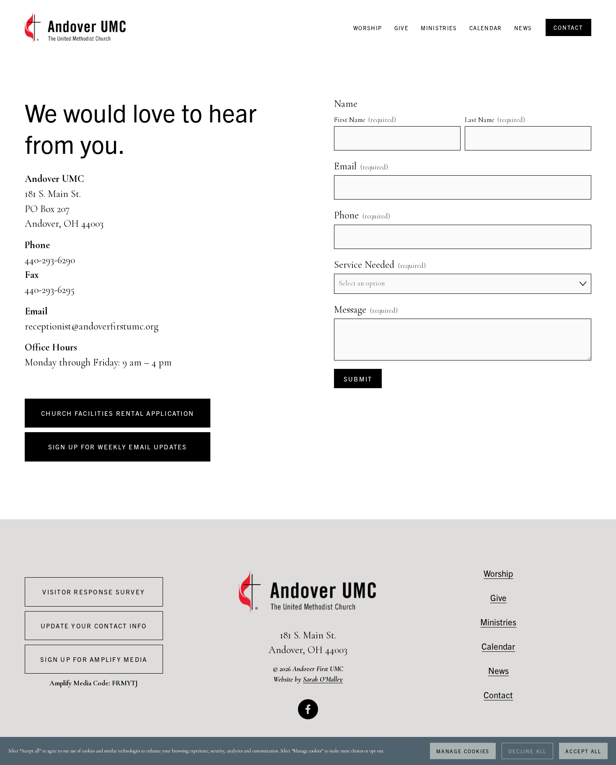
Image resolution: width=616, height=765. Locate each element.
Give (401, 27)
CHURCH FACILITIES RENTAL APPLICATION (117, 413)
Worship (367, 27)
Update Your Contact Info (94, 626)
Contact (498, 694)
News (523, 27)
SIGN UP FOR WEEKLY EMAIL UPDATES (117, 447)
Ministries (439, 27)
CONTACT (568, 27)
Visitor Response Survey (93, 592)
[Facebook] (308, 709)
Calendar (485, 27)
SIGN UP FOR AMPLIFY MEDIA (93, 659)
